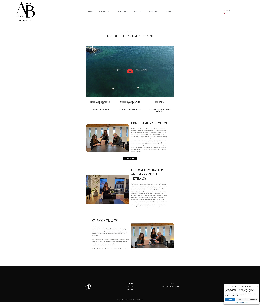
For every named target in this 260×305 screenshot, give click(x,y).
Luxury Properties (153, 12)
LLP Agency (140, 299)
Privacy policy (244, 302)
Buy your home (122, 12)
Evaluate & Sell (104, 12)
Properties (137, 12)
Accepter (230, 299)
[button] (257, 286)
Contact (169, 12)
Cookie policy (238, 302)
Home (90, 12)
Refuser (241, 299)
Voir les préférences (252, 299)
